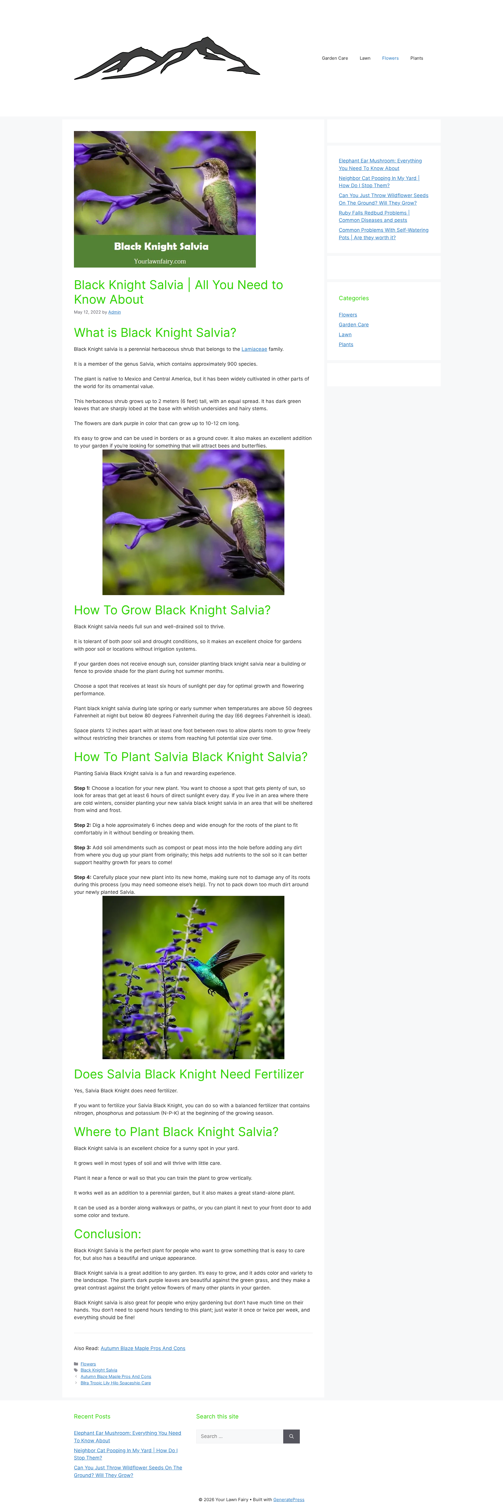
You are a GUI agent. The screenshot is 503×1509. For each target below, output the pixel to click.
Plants (416, 58)
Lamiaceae (254, 349)
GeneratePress (288, 1499)
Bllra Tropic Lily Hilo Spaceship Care (116, 1382)
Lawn (365, 58)
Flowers (390, 58)
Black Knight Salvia (99, 1370)
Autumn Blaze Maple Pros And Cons (143, 1348)
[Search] (291, 1436)
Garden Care (335, 58)
